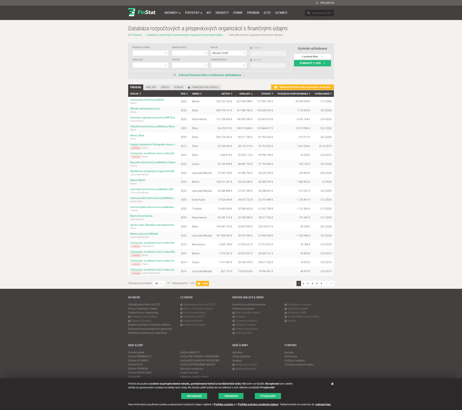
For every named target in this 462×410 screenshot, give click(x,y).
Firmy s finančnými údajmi (143, 308)
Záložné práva (244, 332)
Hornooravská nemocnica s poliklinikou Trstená (153, 207)
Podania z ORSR (297, 312)
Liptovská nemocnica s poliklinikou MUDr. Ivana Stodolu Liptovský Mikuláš (153, 189)
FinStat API (134, 376)
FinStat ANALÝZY (190, 352)
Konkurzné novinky (246, 364)
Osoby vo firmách (141, 320)
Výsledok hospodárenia (292, 93)
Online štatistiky (241, 356)
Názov (134, 93)
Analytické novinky (246, 368)
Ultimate (281, 12)
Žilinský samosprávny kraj (144, 108)
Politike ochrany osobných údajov (258, 404)
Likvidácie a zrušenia (299, 304)
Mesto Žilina (137, 135)
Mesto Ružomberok (141, 215)
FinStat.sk (136, 35)
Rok (183, 93)
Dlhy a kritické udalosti (248, 312)
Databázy (171, 12)
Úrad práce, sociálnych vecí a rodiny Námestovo (153, 242)
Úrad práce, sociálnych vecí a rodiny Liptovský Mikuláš (153, 269)
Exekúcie (241, 316)
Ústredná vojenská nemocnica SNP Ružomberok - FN (153, 117)
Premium (253, 12)
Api (209, 12)
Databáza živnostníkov (144, 316)
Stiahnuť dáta (305, 87)
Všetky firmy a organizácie (143, 312)
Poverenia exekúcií (246, 320)
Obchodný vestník (298, 308)
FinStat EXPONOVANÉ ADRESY (197, 364)
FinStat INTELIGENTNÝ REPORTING (199, 360)
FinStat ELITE (135, 364)
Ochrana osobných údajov (299, 364)
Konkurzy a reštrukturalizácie (249, 304)
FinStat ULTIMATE (138, 360)
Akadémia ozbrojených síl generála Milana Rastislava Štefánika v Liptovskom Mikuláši (153, 171)
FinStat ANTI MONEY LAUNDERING (199, 356)
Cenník (238, 12)
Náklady (137, 59)
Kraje (214, 47)
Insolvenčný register (194, 324)
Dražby (292, 320)
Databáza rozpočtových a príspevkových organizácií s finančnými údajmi (185, 35)
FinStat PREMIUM (138, 368)
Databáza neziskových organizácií (147, 332)
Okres (195, 93)
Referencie (291, 356)
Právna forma (141, 47)
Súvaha (178, 87)
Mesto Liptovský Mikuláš (144, 233)
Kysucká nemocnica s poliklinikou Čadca (152, 162)
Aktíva (257, 60)
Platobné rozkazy (246, 324)
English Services (189, 372)
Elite (267, 12)
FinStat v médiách (295, 360)
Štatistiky (192, 12)
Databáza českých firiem (194, 376)
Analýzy (237, 360)
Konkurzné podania (243, 308)
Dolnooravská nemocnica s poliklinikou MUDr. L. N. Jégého (153, 198)
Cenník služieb (136, 352)
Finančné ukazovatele (205, 87)
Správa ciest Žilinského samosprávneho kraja (153, 224)
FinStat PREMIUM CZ (140, 356)
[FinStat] (141, 15)
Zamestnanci (219, 59)
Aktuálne (237, 352)
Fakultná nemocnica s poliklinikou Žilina (152, 126)
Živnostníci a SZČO (194, 316)
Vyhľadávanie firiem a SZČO (144, 304)
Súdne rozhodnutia (246, 328)
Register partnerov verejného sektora (149, 324)
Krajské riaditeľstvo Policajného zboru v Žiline (153, 144)
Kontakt (289, 352)
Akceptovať (194, 396)
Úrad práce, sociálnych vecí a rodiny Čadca (153, 260)
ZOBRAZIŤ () (310, 63)
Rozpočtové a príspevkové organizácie (150, 328)
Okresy (257, 47)
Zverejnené (322, 93)
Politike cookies (224, 404)
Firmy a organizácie (194, 312)
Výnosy (176, 59)
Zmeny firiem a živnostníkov (304, 316)
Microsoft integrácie (191, 368)
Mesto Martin (137, 180)
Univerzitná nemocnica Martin (147, 99)
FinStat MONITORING (140, 372)
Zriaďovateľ (179, 47)
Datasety (222, 12)
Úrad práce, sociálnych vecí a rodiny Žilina (153, 153)
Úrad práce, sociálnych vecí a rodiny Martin (153, 251)
